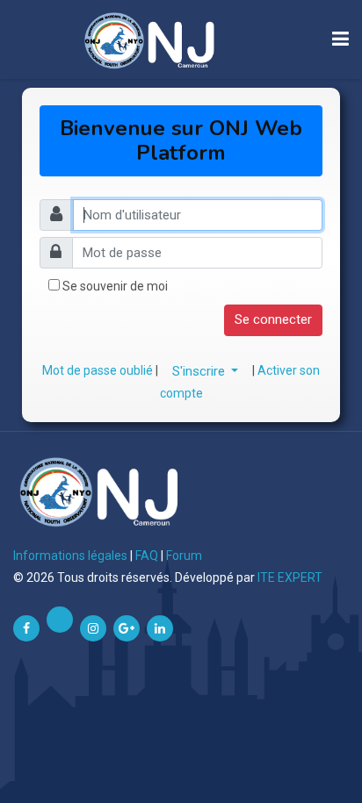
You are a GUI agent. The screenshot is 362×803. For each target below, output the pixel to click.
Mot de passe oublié (99, 370)
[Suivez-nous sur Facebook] (26, 628)
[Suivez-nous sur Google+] (126, 628)
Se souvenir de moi (115, 286)
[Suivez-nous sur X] (60, 619)
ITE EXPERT (289, 577)
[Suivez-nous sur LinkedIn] (160, 628)
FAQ (146, 555)
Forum (184, 555)
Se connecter (273, 319)
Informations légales (70, 555)
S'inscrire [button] (200, 371)
